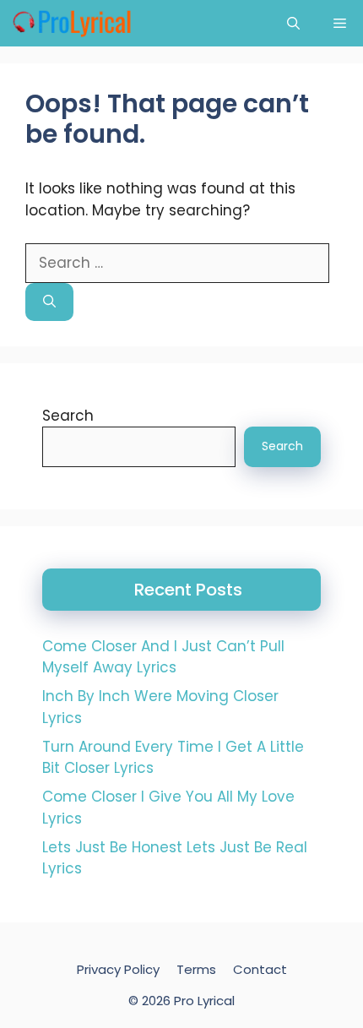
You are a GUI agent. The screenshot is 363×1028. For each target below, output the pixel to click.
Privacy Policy (118, 969)
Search (68, 415)
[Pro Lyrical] (71, 23)
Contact (260, 969)
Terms (196, 969)
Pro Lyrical (204, 1000)
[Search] (49, 302)
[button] (293, 23)
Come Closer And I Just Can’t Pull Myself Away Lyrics (163, 657)
